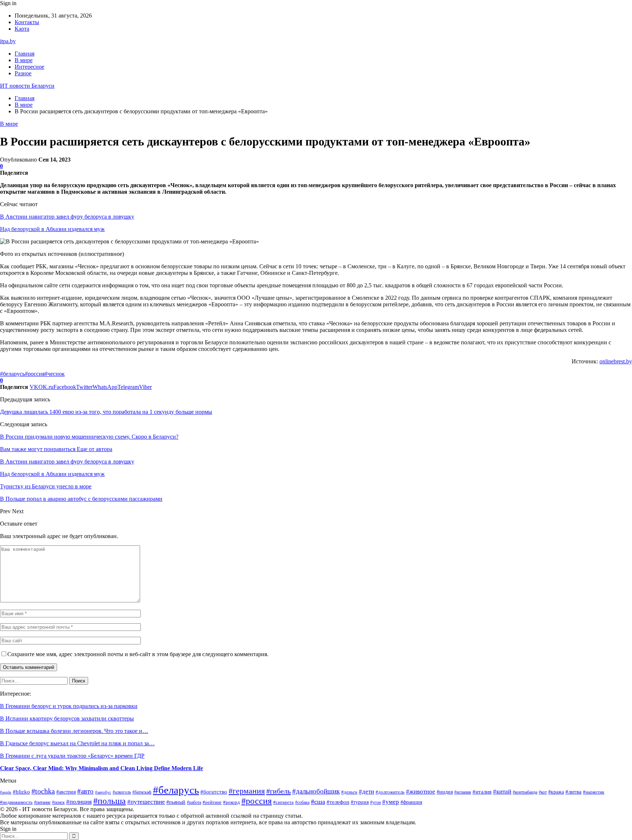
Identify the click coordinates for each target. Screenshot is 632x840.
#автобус (103, 792)
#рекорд (231, 802)
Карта (22, 29)
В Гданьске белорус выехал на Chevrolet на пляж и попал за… (77, 743)
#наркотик (593, 792)
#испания (462, 792)
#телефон (338, 802)
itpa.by (8, 41)
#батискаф (141, 792)
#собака (302, 802)
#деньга (349, 792)
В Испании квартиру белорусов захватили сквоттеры (67, 718)
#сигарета (283, 802)
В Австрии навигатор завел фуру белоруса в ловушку (67, 216)
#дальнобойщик (316, 791)
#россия (35, 374)
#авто (85, 791)
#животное (420, 791)
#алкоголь (122, 792)
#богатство (213, 792)
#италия (482, 791)
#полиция (79, 801)
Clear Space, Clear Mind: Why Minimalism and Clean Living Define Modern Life (101, 768)
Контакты (27, 22)
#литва (573, 792)
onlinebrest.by (615, 361)
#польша (109, 801)
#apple (5, 792)
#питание (42, 802)
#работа (194, 802)
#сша (318, 801)
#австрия (66, 792)
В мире (24, 60)
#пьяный (175, 802)
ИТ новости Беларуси (27, 86)
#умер (390, 801)
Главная (24, 53)
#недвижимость (16, 802)
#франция (411, 802)
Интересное (29, 67)
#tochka (43, 791)
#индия (445, 792)
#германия (247, 791)
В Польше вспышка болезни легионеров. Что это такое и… (74, 731)
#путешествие (146, 801)
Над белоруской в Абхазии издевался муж (52, 229)
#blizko (21, 792)
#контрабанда (525, 792)
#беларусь (12, 374)
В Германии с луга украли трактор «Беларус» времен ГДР (72, 756)
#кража (556, 792)
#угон (375, 802)
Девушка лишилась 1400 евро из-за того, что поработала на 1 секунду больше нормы (106, 412)
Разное (23, 73)
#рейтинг (212, 802)
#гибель (278, 791)
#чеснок (55, 374)
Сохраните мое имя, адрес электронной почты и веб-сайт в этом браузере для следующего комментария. (137, 654)
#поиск (58, 802)
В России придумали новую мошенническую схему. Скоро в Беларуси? (89, 437)
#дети (366, 791)
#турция (360, 802)
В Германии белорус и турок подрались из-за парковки (69, 706)
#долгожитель (390, 792)
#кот (543, 792)
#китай (502, 791)
